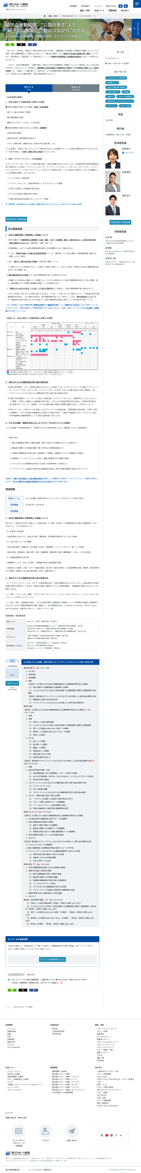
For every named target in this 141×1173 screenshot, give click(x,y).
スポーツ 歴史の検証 (105, 1087)
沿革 (9, 1036)
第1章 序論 (28, 667)
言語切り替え (121, 6)
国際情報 (53, 1067)
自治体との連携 (13, 1074)
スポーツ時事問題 (104, 1074)
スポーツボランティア (105, 1047)
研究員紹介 (85, 6)
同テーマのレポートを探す (118, 63)
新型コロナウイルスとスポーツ (109, 1089)
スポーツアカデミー (15, 1089)
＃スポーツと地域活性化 (125, 96)
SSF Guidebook (13, 1047)
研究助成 (100, 1060)
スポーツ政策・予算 (105, 1049)
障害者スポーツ (103, 1039)
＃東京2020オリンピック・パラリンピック (120, 101)
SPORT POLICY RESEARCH (107, 1105)
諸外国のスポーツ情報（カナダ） (65, 1084)
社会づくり (10, 1067)
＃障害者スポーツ (112, 82)
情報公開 (10, 1041)
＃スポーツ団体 (125, 106)
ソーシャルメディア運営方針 (39, 1169)
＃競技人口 (110, 96)
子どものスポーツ (69, 16)
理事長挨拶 (11, 1031)
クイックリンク (138, 29)
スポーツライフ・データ (106, 1028)
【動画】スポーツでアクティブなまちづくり (24, 1084)
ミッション (11, 1028)
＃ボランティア (111, 106)
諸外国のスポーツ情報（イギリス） (66, 1076)
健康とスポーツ (103, 1052)
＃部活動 (126, 92)
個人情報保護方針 (13, 1169)
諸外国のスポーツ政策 (61, 1074)
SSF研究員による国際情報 (62, 1092)
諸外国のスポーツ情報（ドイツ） (65, 1079)
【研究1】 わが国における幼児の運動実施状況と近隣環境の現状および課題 (53, 709)
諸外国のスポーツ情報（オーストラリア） (68, 1089)
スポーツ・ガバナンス (105, 1044)
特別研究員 (56, 1034)
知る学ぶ (98, 1067)
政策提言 (100, 1034)
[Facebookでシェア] (32, 44)
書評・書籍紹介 (103, 1103)
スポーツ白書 (102, 1031)
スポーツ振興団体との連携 (17, 1079)
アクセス (10, 1044)
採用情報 (10, 1039)
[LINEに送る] (10, 44)
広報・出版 (101, 1097)
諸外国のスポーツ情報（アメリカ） (66, 1081)
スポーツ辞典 (102, 1092)
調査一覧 (100, 1057)
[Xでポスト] (21, 44)
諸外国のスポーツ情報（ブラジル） (66, 1087)
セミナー (10, 1081)
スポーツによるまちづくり (107, 1041)
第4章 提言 (28, 864)
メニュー (137, 4)
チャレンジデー (13, 1087)
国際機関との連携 (59, 1071)
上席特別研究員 (58, 1031)
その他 (99, 1055)
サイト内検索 (126, 6)
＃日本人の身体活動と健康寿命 (116, 87)
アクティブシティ (14, 1071)
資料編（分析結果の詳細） (34, 899)
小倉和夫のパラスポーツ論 (107, 1071)
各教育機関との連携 (15, 1076)
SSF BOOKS (102, 1095)
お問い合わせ (111, 6)
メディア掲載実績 (104, 1100)
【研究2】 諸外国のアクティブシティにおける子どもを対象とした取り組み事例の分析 (58, 760)
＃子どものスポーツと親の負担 (116, 78)
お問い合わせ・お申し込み (16, 1117)
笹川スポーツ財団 (44, 16)
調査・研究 (52, 16)
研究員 (54, 1028)
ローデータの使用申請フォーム (52, 959)
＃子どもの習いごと (113, 92)
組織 (9, 1034)
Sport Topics (102, 1076)
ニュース (97, 6)
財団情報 (73, 6)
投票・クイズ (102, 1084)
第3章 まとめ (29, 811)
